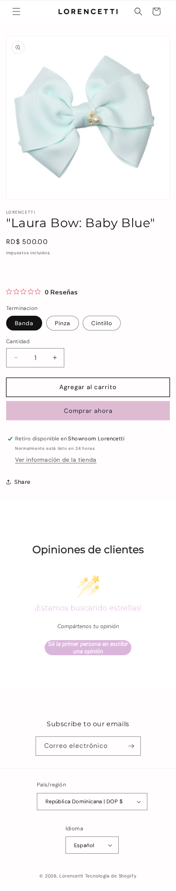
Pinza (62, 323)
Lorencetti (71, 876)
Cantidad (17, 341)
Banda (24, 323)
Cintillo (101, 323)
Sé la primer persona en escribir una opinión (88, 647)
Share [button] (22, 481)
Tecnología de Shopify (111, 876)
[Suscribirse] (131, 746)
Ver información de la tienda (56, 459)
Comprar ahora (88, 411)
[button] (16, 11)
